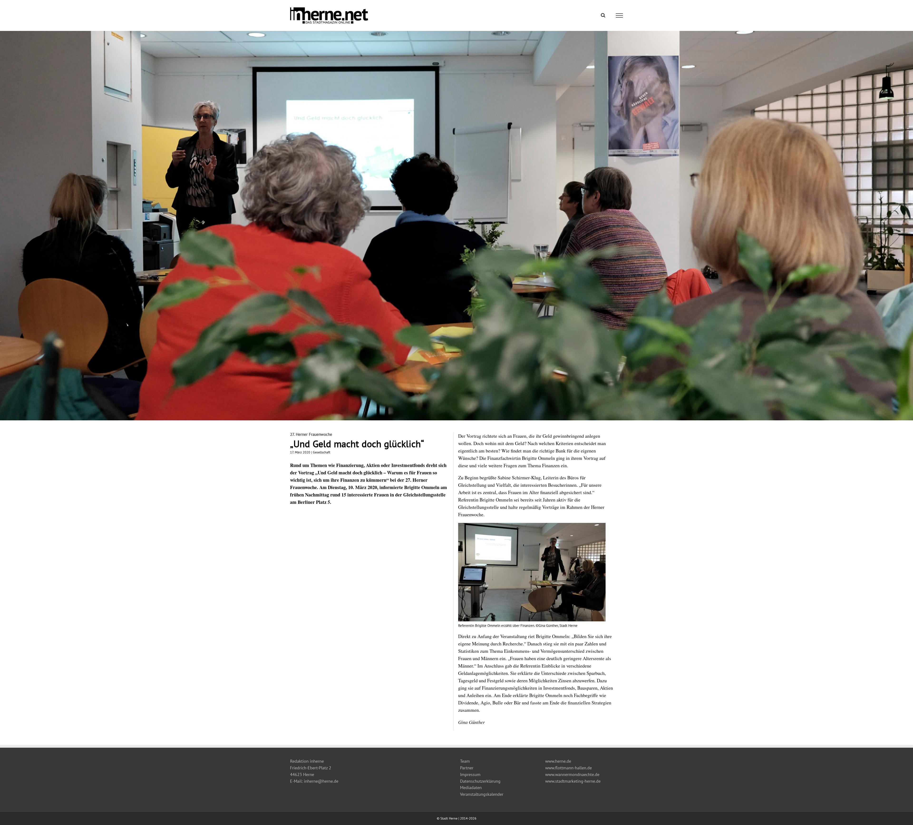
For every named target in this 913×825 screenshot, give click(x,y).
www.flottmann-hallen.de (568, 768)
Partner (466, 768)
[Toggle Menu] (619, 15)
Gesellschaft (321, 452)
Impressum (470, 774)
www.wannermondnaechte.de (572, 774)
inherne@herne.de (321, 781)
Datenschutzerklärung (480, 781)
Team (465, 761)
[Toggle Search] (603, 15)
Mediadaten (471, 787)
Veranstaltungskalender (481, 794)
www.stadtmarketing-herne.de (573, 781)
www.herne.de (558, 761)
